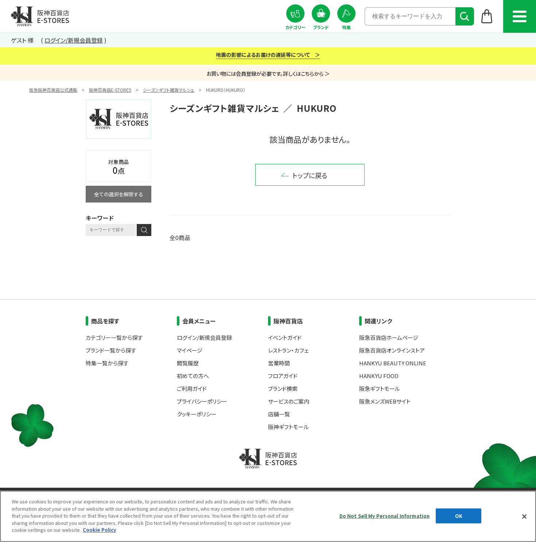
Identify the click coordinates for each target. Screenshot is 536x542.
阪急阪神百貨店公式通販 (53, 90)
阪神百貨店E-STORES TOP (40, 16)
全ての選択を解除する (118, 194)
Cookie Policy (99, 529)
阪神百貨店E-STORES (110, 90)
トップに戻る (309, 175)
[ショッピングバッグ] (487, 16)
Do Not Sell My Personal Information (384, 515)
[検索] (464, 16)
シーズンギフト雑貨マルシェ (168, 90)
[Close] (524, 516)
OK (458, 515)
